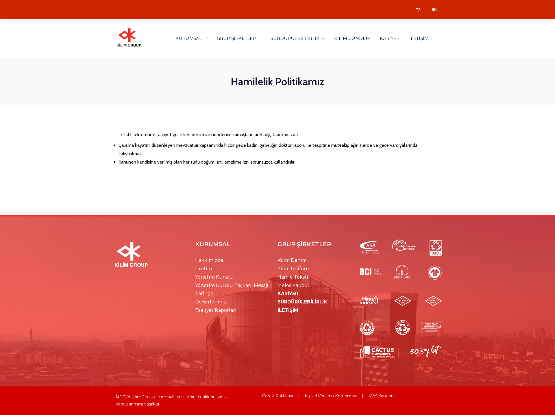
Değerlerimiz (210, 302)
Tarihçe (204, 293)
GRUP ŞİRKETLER (236, 38)
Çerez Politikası (277, 396)
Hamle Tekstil (294, 277)
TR (418, 9)
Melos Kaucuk (294, 285)
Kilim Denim (292, 260)
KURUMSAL (188, 38)
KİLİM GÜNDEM (352, 38)
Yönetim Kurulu (214, 277)
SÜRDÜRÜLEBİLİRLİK (295, 38)
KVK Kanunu (381, 396)
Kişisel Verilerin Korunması (331, 396)
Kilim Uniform (294, 268)
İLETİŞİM (419, 38)
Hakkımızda (209, 260)
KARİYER (389, 38)
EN (434, 9)
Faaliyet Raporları (215, 310)
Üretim (203, 268)
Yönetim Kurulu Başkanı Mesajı (231, 285)
